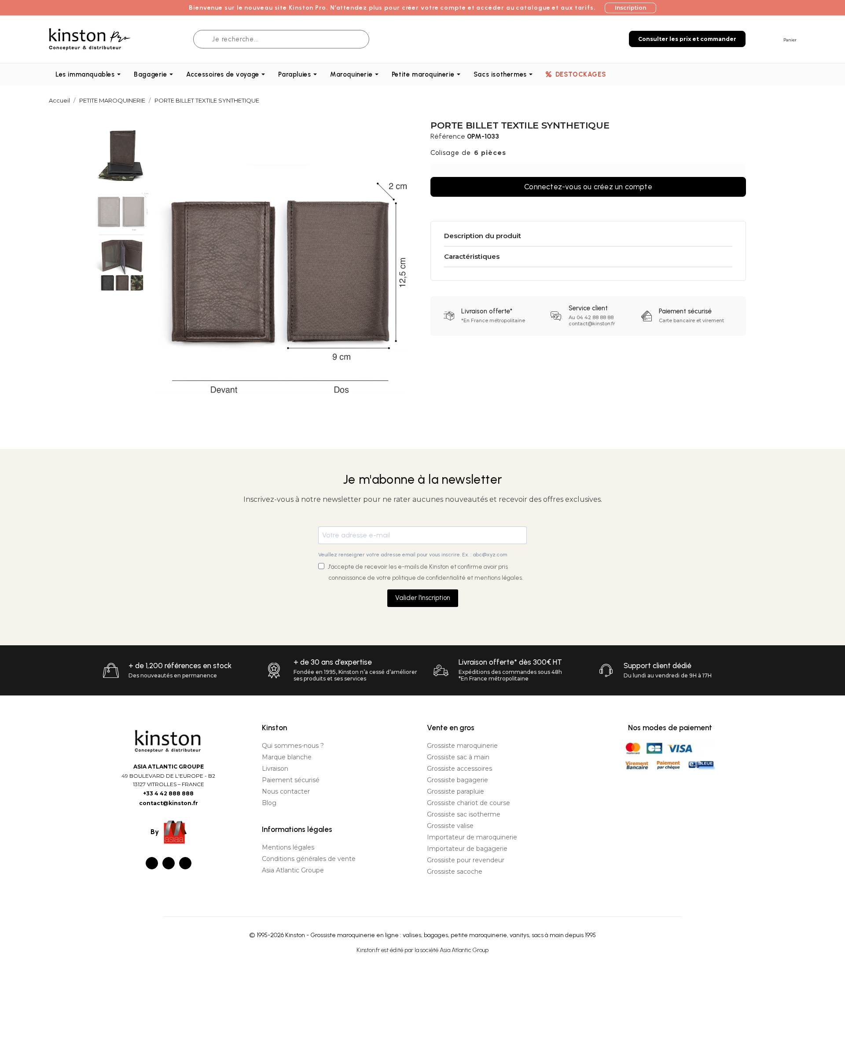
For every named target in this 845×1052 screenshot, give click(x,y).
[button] (630, 8)
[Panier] (775, 38)
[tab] (588, 236)
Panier (790, 39)
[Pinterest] (185, 863)
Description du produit (482, 236)
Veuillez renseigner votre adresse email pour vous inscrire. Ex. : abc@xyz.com (412, 555)
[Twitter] (168, 863)
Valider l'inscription (422, 598)
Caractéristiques (472, 256)
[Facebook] (152, 863)
